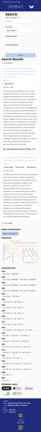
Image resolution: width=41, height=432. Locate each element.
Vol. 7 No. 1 (27, 347)
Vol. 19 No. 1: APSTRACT (28, 279)
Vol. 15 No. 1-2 (18, 302)
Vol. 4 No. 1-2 (27, 364)
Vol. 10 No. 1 (29, 330)
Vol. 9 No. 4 (6, 335)
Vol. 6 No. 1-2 (26, 352)
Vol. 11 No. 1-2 (18, 324)
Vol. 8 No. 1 (26, 341)
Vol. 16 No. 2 (7, 296)
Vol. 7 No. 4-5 (7, 347)
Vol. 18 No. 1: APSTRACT (28, 285)
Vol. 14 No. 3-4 (7, 307)
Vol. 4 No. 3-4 (17, 364)
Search (20, 55)
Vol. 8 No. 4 (6, 341)
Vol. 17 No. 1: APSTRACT (28, 291)
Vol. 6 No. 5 (6, 352)
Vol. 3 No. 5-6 (7, 369)
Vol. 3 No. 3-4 (17, 369)
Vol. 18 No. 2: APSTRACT (11, 285)
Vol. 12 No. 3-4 (7, 319)
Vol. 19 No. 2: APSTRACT (11, 279)
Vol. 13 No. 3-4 (7, 313)
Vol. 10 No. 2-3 (18, 330)
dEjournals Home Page (11, 2)
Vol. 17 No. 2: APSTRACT (11, 291)
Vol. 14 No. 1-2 (18, 307)
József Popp (8, 167)
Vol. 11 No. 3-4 (7, 324)
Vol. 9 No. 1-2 (25, 335)
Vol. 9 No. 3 (15, 335)
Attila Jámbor (9, 84)
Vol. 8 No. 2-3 (16, 341)
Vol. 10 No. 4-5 (7, 330)
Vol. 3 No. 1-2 (27, 369)
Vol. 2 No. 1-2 (7, 375)
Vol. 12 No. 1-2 (18, 319)
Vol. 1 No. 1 (6, 380)
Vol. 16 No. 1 (17, 296)
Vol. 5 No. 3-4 (7, 358)
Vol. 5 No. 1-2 (17, 358)
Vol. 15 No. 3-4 (7, 302)
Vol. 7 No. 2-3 (17, 347)
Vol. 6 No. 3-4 (16, 352)
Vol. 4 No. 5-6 (7, 364)
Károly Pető (20, 167)
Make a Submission (10, 233)
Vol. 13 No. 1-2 (18, 313)
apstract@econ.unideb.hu (19, 405)
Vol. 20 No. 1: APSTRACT (11, 274)
